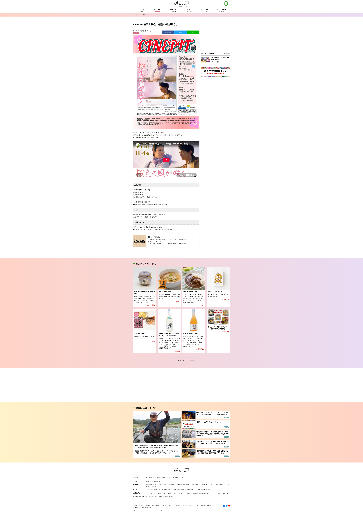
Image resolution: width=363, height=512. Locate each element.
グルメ (135, 489)
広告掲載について (191, 505)
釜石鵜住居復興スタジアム (200, 493)
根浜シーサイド (220, 484)
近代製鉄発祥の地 (151, 484)
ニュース (136, 477)
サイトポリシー (156, 505)
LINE (193, 32)
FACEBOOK (168, 32)
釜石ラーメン (167, 489)
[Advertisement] (215, 37)
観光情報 (136, 484)
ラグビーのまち (150, 493)
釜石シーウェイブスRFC (164, 493)
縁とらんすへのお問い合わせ (205, 505)
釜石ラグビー (137, 493)
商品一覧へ (182, 360)
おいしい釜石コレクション (203, 489)
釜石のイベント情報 (139, 14)
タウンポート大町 (179, 489)
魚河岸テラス (195, 484)
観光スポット (162, 484)
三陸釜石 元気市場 (138, 496)
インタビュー (184, 478)
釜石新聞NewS (150, 478)
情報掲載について (180, 505)
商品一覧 (148, 496)
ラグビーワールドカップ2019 (182, 493)
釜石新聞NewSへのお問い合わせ (142, 507)
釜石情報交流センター (183, 484)
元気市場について (170, 496)
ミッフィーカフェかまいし (153, 489)
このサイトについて (138, 505)
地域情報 (175, 478)
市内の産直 (190, 489)
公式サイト (184, 243)
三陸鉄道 (154, 486)
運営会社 (148, 505)
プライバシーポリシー (168, 505)
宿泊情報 (171, 484)
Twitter (180, 32)
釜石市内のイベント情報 (153, 481)
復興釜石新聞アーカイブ (163, 478)
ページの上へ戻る (226, 467)
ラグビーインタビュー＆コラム (219, 493)
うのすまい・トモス (207, 484)
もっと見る (227, 53)
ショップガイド (158, 496)
